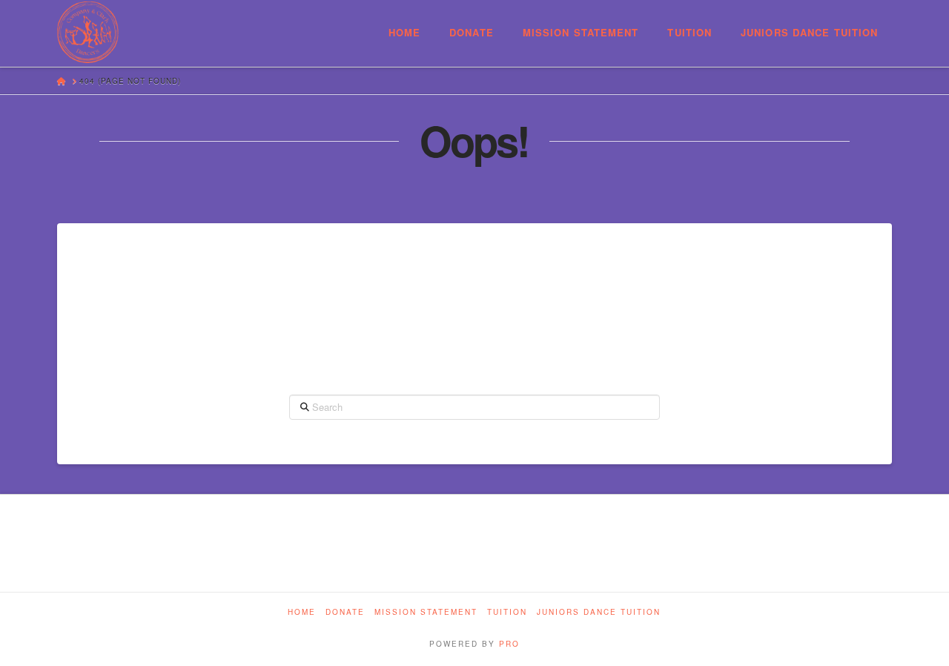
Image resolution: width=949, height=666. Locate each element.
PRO (509, 644)
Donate (345, 612)
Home (302, 612)
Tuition (507, 612)
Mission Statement (425, 612)
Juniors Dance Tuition (599, 612)
